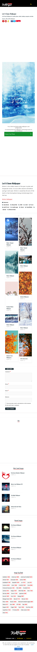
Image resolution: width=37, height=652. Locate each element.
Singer (14, 607)
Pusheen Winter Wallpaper (9, 307)
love (13, 596)
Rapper (6, 607)
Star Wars (29, 607)
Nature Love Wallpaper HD (17, 484)
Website (7, 397)
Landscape (15, 207)
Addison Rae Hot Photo (16, 506)
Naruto (13, 601)
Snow (22, 207)
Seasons (6, 202)
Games (6, 590)
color (14, 585)
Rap (25, 604)
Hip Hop (6, 593)
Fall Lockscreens (24, 358)
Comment (8, 371)
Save (19, 21)
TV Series (15, 610)
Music (5, 601)
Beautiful (14, 204)
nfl (18, 604)
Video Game (25, 610)
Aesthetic (6, 204)
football (26, 588)
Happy (14, 590)
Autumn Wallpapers (24, 297)
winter (4, 209)
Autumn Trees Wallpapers (9, 356)
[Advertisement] (18, 42)
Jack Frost (6, 207)
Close (18, 649)
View (5, 612)
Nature (5, 604)
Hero (29, 590)
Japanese (22, 593)
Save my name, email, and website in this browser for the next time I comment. (18, 404)
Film (19, 588)
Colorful (22, 585)
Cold (26, 204)
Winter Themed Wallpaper (9, 244)
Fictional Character (8, 588)
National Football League (25, 601)
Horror (14, 593)
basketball (6, 582)
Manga (21, 596)
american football (26, 577)
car (23, 582)
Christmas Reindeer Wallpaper (18, 473)
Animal (6, 579)
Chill (21, 204)
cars (29, 582)
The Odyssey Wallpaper (16, 525)
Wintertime (12, 209)
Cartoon (6, 585)
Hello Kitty (22, 590)
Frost (31, 204)
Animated (14, 579)
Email (7, 390)
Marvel (17, 599)
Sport (21, 607)
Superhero (6, 610)
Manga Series (7, 599)
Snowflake (29, 207)
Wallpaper (20, 638)
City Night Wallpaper (15, 495)
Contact (28, 638)
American (15, 577)
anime (23, 579)
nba (12, 604)
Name (7, 384)
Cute (30, 585)
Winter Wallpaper (7, 199)
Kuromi (6, 596)
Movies (25, 599)
